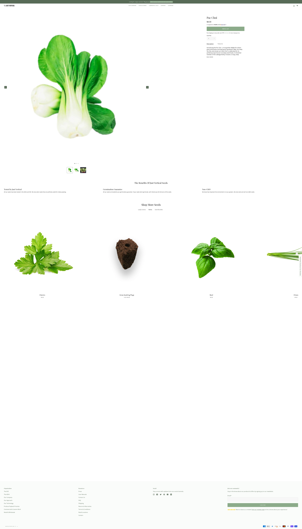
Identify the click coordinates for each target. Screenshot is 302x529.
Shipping (81, 503)
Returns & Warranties (84, 506)
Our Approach (8, 500)
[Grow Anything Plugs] (127, 254)
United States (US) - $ (10, 526)
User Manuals (82, 494)
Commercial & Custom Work (12, 509)
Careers (80, 515)
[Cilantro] (42, 254)
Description (210, 44)
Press (80, 491)
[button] (70, 170)
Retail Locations (83, 512)
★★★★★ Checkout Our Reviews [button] (300, 266)
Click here (227, 33)
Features (220, 44)
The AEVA (7, 494)
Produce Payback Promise (11, 506)
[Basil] (211, 254)
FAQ (79, 500)
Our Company (8, 497)
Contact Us (81, 497)
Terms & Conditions (84, 509)
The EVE (6, 491)
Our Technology (8, 503)
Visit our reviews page (258, 509)
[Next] (297, 254)
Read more (210, 57)
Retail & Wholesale (9, 512)
